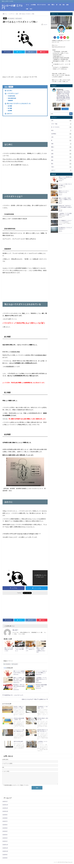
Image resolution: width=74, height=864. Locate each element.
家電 (61, 157)
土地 (60, 4)
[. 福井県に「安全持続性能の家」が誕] (54, 105)
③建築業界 (10, 100)
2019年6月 (5, 824)
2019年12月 (5, 804)
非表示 (10, 86)
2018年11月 (5, 847)
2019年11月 (5, 808)
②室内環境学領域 (12, 98)
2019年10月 (5, 811)
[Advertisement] (25, 65)
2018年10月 (5, 851)
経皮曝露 (10, 110)
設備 (67, 4)
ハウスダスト (11, 18)
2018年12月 (5, 844)
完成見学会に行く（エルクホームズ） (14, 695)
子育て (61, 167)
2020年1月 (5, 801)
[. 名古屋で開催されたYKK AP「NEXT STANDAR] (64, 105)
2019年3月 (5, 834)
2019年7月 (5, 821)
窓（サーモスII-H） (42, 4)
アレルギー (19, 18)
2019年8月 (5, 818)
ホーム (27, 4)
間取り (53, 4)
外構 (27, 8)
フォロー (66, 108)
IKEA (31, 8)
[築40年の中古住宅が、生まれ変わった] (59, 105)
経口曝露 (10, 105)
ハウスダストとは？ (12, 93)
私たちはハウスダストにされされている (17, 103)
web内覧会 (33, 4)
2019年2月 (5, 838)
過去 (64, 4)
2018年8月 (5, 857)
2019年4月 (5, 831)
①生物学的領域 (11, 95)
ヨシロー (45, 24)
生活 (49, 4)
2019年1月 (5, 841)
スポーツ (61, 170)
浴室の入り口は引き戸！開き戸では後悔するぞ (34, 699)
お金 (61, 120)
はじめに (8, 90)
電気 (61, 160)
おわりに (8, 113)
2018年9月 (5, 854)
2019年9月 (5, 814)
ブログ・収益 (61, 123)
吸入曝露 (10, 108)
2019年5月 (5, 828)
